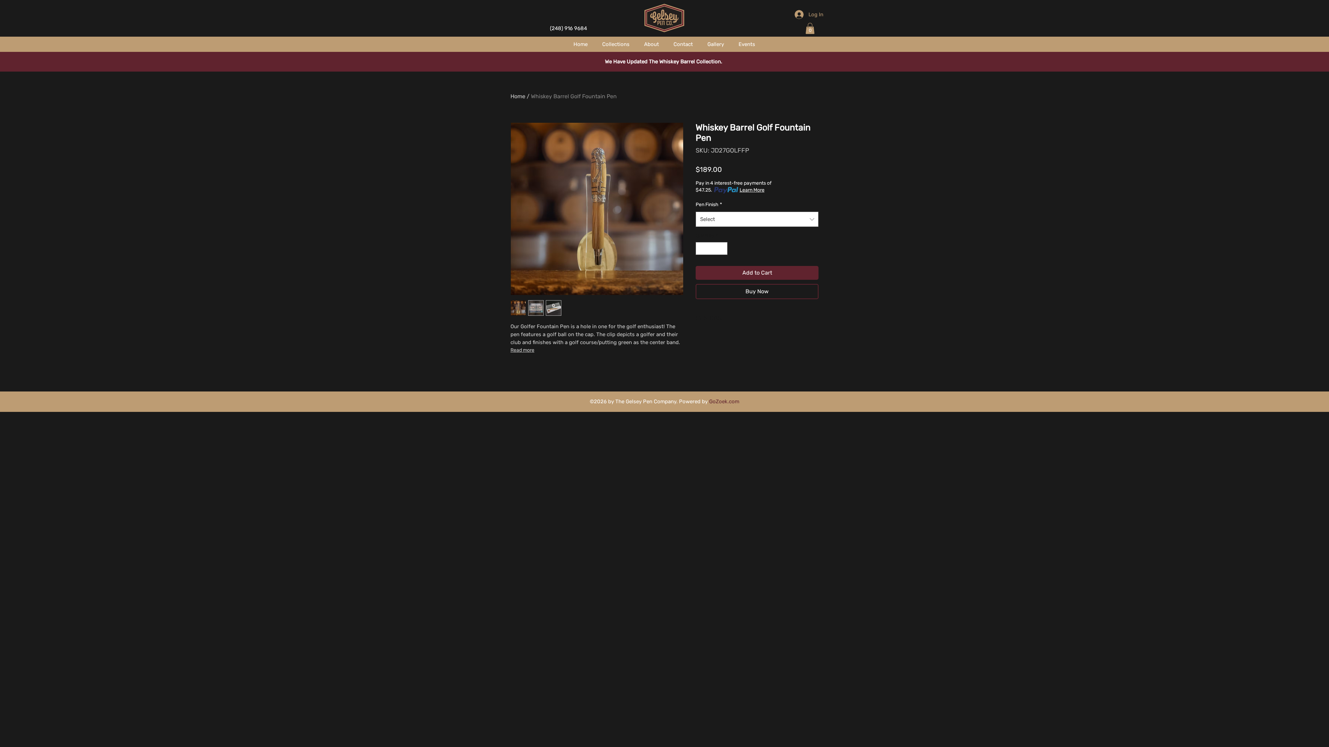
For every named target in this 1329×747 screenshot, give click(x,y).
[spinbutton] (711, 248)
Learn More (752, 190)
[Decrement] (701, 248)
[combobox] (757, 219)
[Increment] (722, 248)
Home (517, 96)
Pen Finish (709, 205)
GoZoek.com (724, 401)
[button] (810, 28)
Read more (522, 350)
